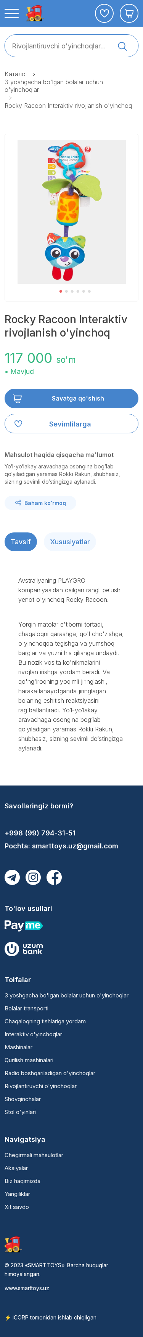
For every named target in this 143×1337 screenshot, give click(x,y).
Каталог (16, 74)
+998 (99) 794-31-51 (40, 833)
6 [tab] (89, 291)
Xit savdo (17, 1206)
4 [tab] (78, 291)
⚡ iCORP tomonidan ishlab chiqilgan (50, 1317)
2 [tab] (67, 291)
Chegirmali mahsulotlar (34, 1155)
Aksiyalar (16, 1168)
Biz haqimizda (22, 1181)
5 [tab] (84, 291)
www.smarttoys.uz (27, 1288)
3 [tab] (72, 291)
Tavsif (21, 542)
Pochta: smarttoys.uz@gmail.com (61, 846)
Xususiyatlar (70, 542)
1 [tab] (61, 291)
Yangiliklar (17, 1194)
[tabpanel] (71, 212)
